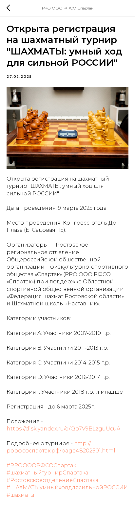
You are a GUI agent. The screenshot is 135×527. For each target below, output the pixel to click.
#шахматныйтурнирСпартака (47, 473)
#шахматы (20, 495)
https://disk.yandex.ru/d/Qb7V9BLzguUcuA (63, 429)
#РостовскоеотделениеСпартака (52, 480)
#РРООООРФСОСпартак (41, 465)
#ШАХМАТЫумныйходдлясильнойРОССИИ (67, 487)
